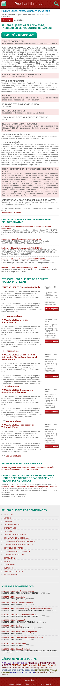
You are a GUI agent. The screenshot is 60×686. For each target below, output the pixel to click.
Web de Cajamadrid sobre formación (15, 467)
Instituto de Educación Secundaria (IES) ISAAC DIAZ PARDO (24, 268)
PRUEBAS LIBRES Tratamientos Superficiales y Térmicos (17, 391)
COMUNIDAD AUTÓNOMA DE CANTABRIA (19, 541)
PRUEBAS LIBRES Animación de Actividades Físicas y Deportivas (26, 608)
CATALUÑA (8, 531)
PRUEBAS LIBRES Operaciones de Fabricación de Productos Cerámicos (29, 486)
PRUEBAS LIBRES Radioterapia (13, 643)
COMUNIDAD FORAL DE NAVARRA (17, 551)
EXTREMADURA (10, 558)
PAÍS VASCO (8, 568)
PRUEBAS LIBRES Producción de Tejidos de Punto (17, 426)
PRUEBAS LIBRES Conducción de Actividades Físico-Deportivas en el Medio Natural (19, 357)
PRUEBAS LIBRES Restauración (13, 620)
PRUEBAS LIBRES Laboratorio (13, 597)
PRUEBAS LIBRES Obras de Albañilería (20, 287)
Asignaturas (19, 20)
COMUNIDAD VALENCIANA (14, 555)
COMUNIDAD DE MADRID (13, 548)
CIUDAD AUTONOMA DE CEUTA (16, 535)
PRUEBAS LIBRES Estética (11, 626)
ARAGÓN (7, 518)
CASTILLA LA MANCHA (12, 525)
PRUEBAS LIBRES (9, 11)
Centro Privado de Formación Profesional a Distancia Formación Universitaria (26, 227)
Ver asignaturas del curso (11, 212)
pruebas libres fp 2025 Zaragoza (22, 672)
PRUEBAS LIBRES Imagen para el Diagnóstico (19, 632)
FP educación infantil (9, 469)
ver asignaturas (14, 316)
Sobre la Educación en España (42, 467)
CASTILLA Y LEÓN (10, 528)
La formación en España (28, 469)
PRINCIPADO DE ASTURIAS (14, 571)
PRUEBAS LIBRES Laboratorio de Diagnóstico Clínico (22, 637)
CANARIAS (8, 521)
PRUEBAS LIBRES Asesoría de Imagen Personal (34, 665)
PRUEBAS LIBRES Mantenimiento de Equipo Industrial (26, 667)
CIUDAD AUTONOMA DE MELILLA (16, 538)
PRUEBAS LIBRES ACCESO (14, 663)
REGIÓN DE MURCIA (11, 575)
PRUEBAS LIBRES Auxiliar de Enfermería (17, 603)
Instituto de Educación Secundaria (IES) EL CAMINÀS (21, 248)
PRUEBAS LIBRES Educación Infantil (15, 649)
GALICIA (7, 561)
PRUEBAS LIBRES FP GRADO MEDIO (34, 11)
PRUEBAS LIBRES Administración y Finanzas (18, 614)
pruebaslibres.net (18, 684)
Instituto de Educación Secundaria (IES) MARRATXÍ (21, 239)
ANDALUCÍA (8, 515)
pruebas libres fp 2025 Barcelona (18, 670)
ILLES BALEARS (9, 565)
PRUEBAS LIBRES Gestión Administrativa (14, 321)
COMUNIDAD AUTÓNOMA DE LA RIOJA (18, 545)
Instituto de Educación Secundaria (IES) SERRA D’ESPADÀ (23, 259)
